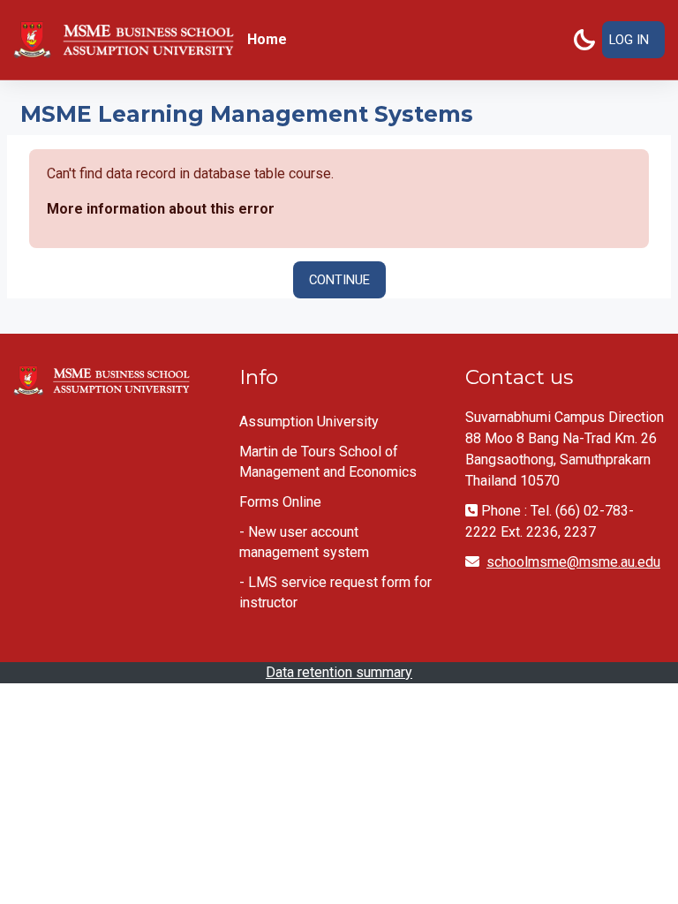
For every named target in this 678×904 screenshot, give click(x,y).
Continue (339, 280)
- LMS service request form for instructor (335, 592)
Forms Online (280, 501)
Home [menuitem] (267, 39)
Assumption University (309, 421)
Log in (629, 40)
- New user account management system (304, 542)
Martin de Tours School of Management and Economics (328, 461)
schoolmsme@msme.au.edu (573, 562)
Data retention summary (339, 672)
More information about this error (161, 208)
